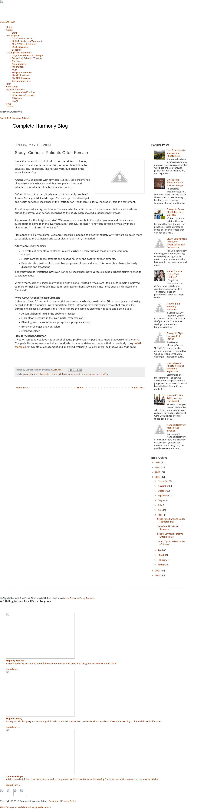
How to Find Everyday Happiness (173, 307)
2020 (158, 467)
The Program (12, 35)
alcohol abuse (29, 374)
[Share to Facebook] (78, 370)
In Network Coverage (23, 95)
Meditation (18, 67)
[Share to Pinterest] (80, 370)
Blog (8, 104)
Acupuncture (19, 64)
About (9, 30)
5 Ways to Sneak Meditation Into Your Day (175, 212)
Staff (14, 33)
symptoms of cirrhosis (78, 374)
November (163, 486)
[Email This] (69, 370)
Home (9, 27)
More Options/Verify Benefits (79, 598)
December (163, 481)
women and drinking (98, 374)
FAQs (15, 101)
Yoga (14, 69)
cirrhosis (63, 374)
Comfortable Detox (22, 38)
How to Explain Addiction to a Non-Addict (175, 398)
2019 (158, 472)
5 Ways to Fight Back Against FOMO (175, 336)
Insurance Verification (23, 92)
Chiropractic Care (21, 81)
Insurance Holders (15, 89)
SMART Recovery (21, 78)
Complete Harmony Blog (40, 126)
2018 (158, 477)
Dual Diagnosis (20, 47)
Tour (8, 84)
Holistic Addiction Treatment (27, 41)
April (160, 550)
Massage (16, 61)
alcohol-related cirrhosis (47, 374)
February (163, 560)
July (160, 505)
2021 (158, 462)
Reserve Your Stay (9, 608)
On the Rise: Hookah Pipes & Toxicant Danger (175, 183)
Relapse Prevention (22, 72)
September (164, 495)
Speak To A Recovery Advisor (15, 118)
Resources (54, 801)
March (161, 555)
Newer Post (22, 387)
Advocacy (17, 98)
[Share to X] (75, 370)
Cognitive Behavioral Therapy (27, 55)
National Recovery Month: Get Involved (176, 428)
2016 (158, 575)
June (160, 510)
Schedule (17, 50)
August (162, 500)
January (162, 565)
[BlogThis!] (72, 370)
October (162, 491)
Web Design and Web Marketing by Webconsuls (25, 807)
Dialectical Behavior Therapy (27, 58)
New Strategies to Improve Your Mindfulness (176, 153)
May (160, 515)
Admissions (12, 86)
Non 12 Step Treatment (24, 44)
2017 (158, 571)
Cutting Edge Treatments (19, 52)
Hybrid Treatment (21, 75)
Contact (10, 106)
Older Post (138, 387)
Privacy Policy (68, 801)
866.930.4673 (7, 22)
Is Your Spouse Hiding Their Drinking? (174, 274)
